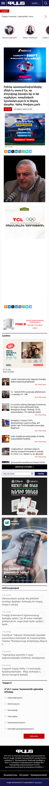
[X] (12, 151)
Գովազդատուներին (38, 775)
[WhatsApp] (23, 151)
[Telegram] (30, 151)
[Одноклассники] (5, 151)
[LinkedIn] (16, 151)
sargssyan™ (38, 782)
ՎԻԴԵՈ (8, 109)
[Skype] (26, 151)
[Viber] (19, 151)
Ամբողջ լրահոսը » (24, 467)
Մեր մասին (24, 775)
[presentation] (39, 18)
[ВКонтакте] (9, 151)
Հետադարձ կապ (10, 775)
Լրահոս (6, 335)
